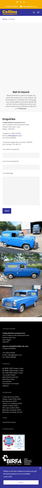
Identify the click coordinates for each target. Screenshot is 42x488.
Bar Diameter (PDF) (9, 401)
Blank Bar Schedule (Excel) (12, 412)
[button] (38, 12)
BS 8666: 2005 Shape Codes (12, 371)
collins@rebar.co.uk (14, 136)
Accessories (6, 381)
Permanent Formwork (10, 384)
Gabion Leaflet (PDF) (10, 406)
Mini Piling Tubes (8, 379)
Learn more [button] (7, 476)
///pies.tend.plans (9, 348)
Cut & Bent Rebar (9, 375)
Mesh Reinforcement (10, 377)
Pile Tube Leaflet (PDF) (10, 408)
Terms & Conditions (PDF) (12, 403)
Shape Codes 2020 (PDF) (11, 399)
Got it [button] (21, 482)
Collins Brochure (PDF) (10, 397)
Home (4, 19)
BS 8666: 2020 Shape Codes (12, 368)
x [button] (40, 468)
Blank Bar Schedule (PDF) (11, 410)
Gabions (5, 386)
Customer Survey (9, 422)
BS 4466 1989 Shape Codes (12, 373)
